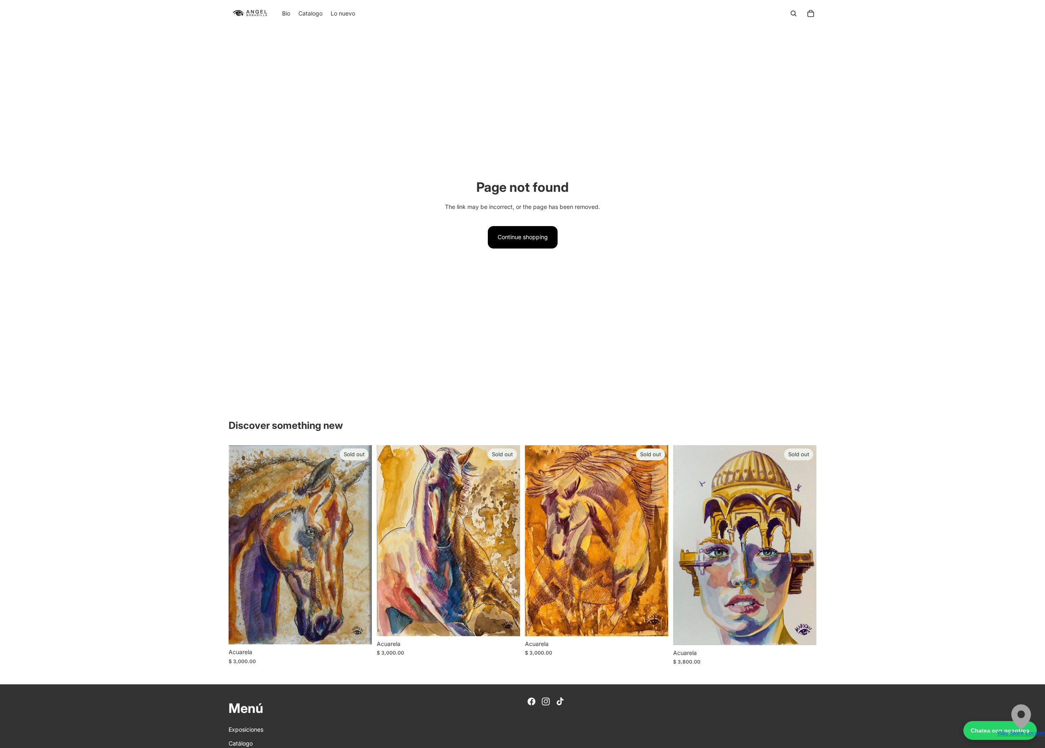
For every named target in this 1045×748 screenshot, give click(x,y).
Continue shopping (523, 236)
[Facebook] (531, 701)
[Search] (794, 13)
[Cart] (811, 13)
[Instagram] (546, 701)
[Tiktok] (560, 701)
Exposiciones (246, 729)
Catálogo (241, 743)
